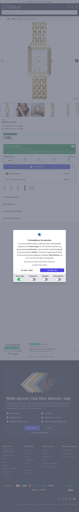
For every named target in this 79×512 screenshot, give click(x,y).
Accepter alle (52, 270)
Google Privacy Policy (39, 265)
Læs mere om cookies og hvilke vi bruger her (39, 261)
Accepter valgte (27, 270)
